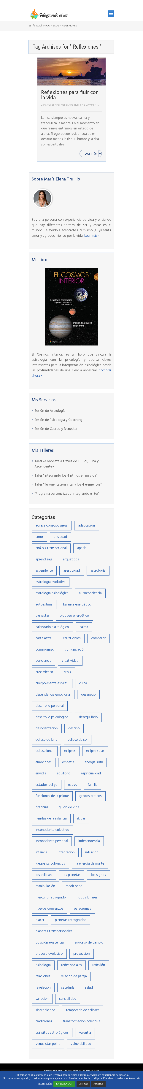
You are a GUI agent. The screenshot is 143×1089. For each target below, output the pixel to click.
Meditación (74, 886)
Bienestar (42, 616)
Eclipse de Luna (46, 740)
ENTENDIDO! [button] (64, 1083)
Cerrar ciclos (72, 638)
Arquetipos (71, 559)
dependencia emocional (53, 695)
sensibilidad (67, 999)
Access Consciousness (52, 525)
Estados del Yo (47, 785)
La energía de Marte (90, 863)
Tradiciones (44, 1021)
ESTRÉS (72, 785)
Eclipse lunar (45, 751)
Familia (92, 785)
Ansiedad (60, 537)
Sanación (42, 999)
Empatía (68, 762)
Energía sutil (94, 762)
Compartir (98, 638)
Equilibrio (63, 773)
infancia (41, 852)
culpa (83, 683)
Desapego (88, 695)
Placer (40, 920)
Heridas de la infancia (51, 818)
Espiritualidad (91, 773)
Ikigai (81, 818)
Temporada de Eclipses (82, 1010)
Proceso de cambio (89, 942)
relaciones (43, 976)
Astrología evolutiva (51, 582)
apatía (81, 548)
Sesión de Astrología (49, 411)
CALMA (84, 627)
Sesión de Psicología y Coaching (58, 420)
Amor (39, 537)
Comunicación (75, 649)
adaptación (86, 525)
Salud (89, 987)
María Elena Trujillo (71, 105)
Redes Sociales (71, 965)
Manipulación (45, 886)
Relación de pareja (74, 976)
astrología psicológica (52, 593)
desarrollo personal (50, 706)
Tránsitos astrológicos (52, 1033)
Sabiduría (67, 987)
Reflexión (98, 965)
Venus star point (48, 1044)
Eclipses (70, 751)
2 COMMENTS (91, 105)
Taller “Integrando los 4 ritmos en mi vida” (65, 475)
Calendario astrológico (52, 627)
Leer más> (91, 236)
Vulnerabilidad (81, 1044)
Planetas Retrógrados (70, 920)
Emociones (44, 762)
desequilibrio (88, 717)
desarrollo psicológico (52, 717)
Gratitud (42, 807)
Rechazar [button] (98, 1083)
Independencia (89, 841)
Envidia (41, 773)
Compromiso (45, 649)
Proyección (81, 954)
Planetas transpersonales (54, 931)
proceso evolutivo (49, 954)
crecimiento (44, 672)
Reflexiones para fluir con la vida (70, 95)
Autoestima (44, 604)
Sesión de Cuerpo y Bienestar (55, 429)
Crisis (67, 672)
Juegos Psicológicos (50, 863)
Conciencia (43, 661)
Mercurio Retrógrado (51, 897)
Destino (74, 728)
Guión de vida (69, 807)
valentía (85, 1033)
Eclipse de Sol (78, 740)
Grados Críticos (90, 796)
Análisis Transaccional (51, 548)
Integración (66, 852)
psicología (43, 965)
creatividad (70, 661)
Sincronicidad (45, 1010)
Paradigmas (82, 909)
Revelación (43, 987)
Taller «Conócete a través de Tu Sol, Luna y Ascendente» (66, 464)
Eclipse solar (95, 751)
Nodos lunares (87, 897)
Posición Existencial (50, 942)
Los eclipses (44, 875)
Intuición (91, 852)
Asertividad (71, 570)
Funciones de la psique (52, 796)
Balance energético (77, 604)
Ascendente (44, 570)
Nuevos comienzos (49, 909)
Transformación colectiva (81, 1021)
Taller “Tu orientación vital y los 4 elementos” (68, 484)
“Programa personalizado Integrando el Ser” (66, 494)
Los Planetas (71, 875)
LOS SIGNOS (98, 875)
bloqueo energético (74, 616)
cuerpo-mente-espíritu (52, 683)
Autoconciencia (90, 593)
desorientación (47, 728)
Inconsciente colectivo (52, 830)
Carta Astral (44, 638)
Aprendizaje (44, 559)
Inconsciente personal (52, 841)
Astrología (98, 570)
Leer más (83, 1083)
